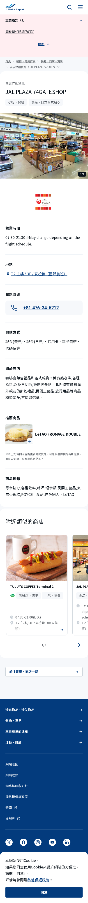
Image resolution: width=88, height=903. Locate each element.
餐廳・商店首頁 (25, 61)
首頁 (8, 61)
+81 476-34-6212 (41, 308)
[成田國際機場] (14, 7)
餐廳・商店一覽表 (52, 61)
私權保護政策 (38, 879)
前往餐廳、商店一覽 (23, 671)
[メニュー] (80, 7)
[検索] (69, 7)
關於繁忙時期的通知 (19, 31)
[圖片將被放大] (18, 434)
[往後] (79, 645)
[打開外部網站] (9, 843)
